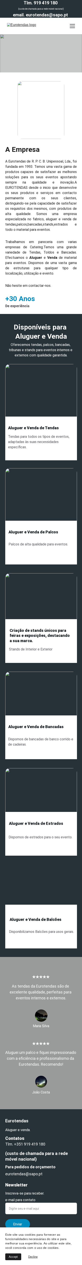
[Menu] (72, 26)
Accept (13, 1256)
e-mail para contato (20, 1200)
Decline (33, 1256)
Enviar (17, 1224)
